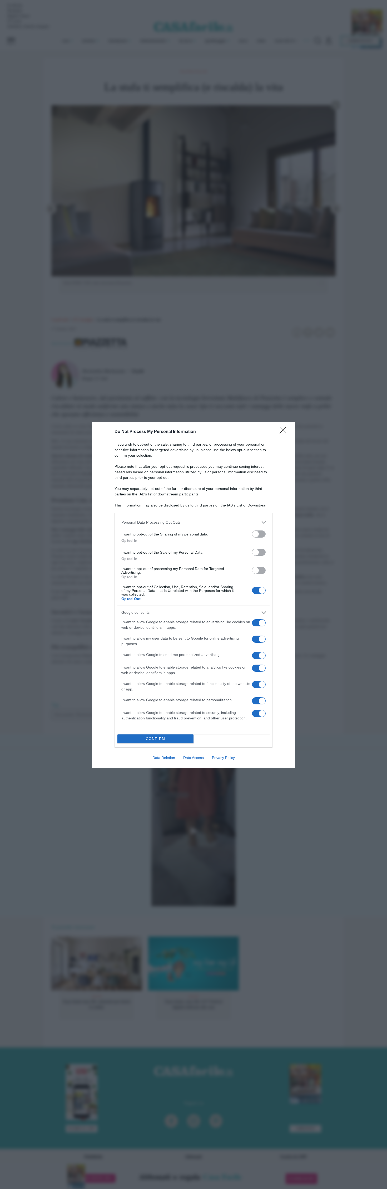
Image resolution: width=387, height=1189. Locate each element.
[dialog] (193, 595)
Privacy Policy (223, 758)
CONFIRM (155, 739)
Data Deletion (163, 758)
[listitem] (193, 522)
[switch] (259, 534)
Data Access (193, 758)
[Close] (285, 432)
